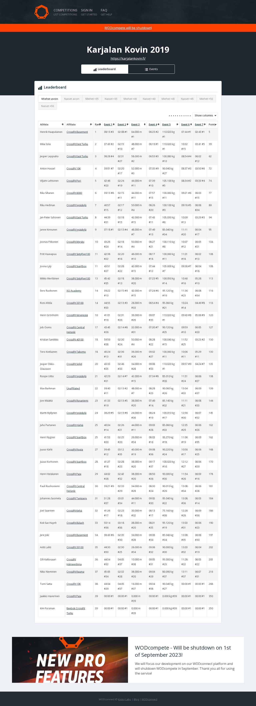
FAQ (106, 12)
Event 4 (153, 124)
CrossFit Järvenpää (77, 315)
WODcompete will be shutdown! (128, 28)
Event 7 (199, 124)
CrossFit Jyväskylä (76, 205)
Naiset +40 (149, 99)
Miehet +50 (206, 99)
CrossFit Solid (74, 364)
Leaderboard (107, 69)
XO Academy (74, 290)
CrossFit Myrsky (75, 242)
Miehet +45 (168, 99)
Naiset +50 (47, 106)
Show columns (202, 115)
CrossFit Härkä (75, 425)
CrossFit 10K (74, 168)
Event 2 (122, 124)
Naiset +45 (187, 99)
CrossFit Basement (77, 132)
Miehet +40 (130, 99)
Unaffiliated (73, 388)
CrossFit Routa (75, 449)
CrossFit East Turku (77, 144)
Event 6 (185, 124)
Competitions (65, 12)
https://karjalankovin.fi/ (128, 58)
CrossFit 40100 (75, 339)
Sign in (89, 12)
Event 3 (135, 124)
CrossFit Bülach (75, 523)
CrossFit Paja (74, 474)
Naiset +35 (111, 99)
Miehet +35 (92, 99)
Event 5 (166, 124)
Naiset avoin (71, 99)
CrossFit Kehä (74, 510)
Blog (136, 699)
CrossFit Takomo (76, 352)
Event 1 (108, 124)
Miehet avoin (49, 99)
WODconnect (149, 699)
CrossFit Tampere (77, 498)
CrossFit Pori (74, 180)
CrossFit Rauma (75, 571)
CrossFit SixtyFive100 (78, 254)
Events (153, 69)
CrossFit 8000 (74, 193)
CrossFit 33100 (75, 303)
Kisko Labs (124, 699)
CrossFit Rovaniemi (77, 400)
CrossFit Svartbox (76, 266)
